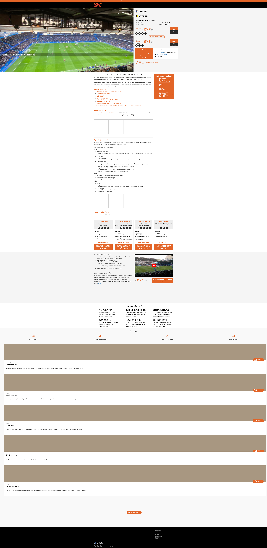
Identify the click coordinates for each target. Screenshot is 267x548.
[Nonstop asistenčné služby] (139, 45)
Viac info (99, 283)
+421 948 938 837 (141, 1)
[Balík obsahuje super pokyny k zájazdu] (145, 33)
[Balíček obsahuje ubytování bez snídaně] (139, 33)
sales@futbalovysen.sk (162, 54)
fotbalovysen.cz (97, 1)
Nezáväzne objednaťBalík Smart (103, 247)
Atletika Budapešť (119, 5)
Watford (143, 16)
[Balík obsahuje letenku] (136, 33)
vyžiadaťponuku (173, 28)
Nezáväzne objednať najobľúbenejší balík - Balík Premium (162, 281)
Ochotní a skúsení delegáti (164, 82)
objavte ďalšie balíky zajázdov (156, 36)
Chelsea (143, 11)
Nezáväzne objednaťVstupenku (164, 247)
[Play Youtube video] (154, 265)
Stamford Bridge (150, 20)
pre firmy (130, 1)
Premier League (140, 20)
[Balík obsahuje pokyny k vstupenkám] (142, 45)
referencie (116, 1)
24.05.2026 (260, 481)
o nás (135, 1)
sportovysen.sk (105, 1)
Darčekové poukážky (129, 5)
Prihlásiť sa (153, 5)
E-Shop (137, 5)
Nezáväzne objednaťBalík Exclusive (143, 247)
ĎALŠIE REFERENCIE (134, 513)
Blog (141, 5)
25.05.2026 (260, 359)
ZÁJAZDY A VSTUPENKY (109, 5)
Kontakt (146, 5)
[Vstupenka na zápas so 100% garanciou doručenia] (136, 45)
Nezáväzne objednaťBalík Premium (123, 247)
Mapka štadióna (162, 81)
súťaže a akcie (124, 1)
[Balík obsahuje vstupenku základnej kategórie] (142, 33)
